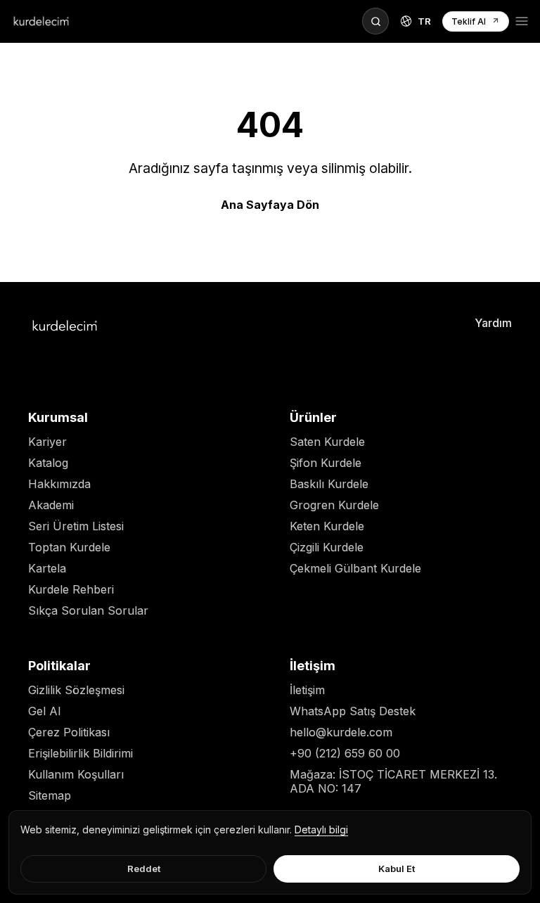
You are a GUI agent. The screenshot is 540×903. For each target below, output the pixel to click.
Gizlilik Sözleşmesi (76, 690)
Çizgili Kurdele (327, 547)
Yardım (493, 323)
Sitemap (49, 795)
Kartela (47, 568)
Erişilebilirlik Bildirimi (80, 753)
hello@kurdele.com (341, 732)
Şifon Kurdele (325, 463)
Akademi (51, 505)
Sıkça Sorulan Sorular (88, 610)
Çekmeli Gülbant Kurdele (355, 568)
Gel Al (44, 711)
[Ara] (375, 21)
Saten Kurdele (327, 442)
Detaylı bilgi (321, 829)
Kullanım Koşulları (76, 774)
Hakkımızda (59, 484)
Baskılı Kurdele (329, 484)
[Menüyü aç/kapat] (521, 21)
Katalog (48, 463)
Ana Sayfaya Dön (270, 205)
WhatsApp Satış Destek (353, 711)
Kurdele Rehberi (71, 589)
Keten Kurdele (327, 526)
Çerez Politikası (69, 732)
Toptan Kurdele (69, 547)
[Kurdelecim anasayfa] (41, 21)
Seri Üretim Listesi (76, 526)
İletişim (307, 690)
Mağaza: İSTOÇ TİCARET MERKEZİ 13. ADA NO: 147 (393, 781)
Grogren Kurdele (334, 505)
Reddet (143, 868)
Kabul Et (396, 868)
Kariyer (47, 442)
